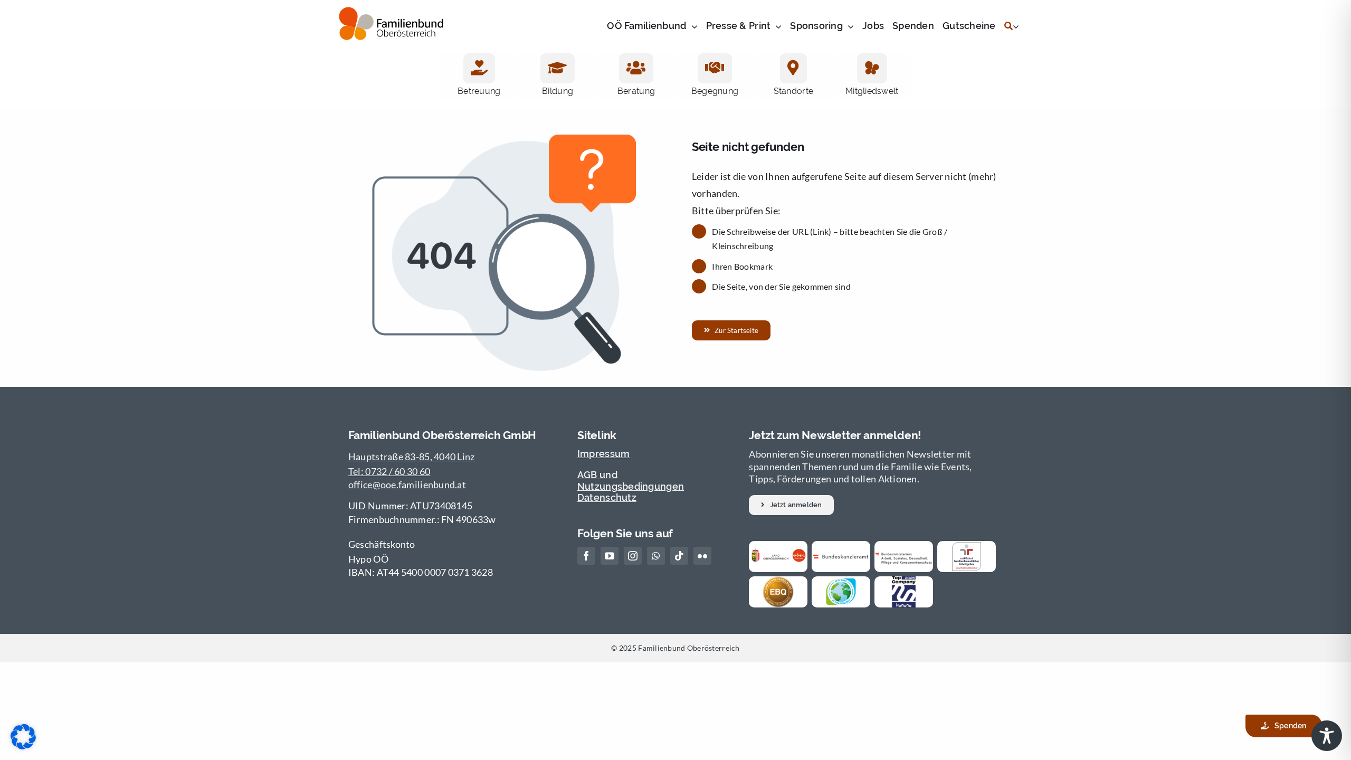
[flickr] (702, 556)
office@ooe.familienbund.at (407, 484)
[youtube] (610, 556)
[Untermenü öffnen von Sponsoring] (848, 26)
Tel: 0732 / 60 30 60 (389, 471)
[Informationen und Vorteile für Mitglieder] (872, 68)
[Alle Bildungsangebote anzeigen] (557, 68)
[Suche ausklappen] (1016, 26)
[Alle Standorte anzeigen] (793, 68)
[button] (791, 505)
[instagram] (633, 556)
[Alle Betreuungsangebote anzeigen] (479, 68)
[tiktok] (679, 556)
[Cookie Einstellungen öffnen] (23, 746)
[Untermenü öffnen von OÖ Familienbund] (692, 26)
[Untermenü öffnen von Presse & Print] (776, 26)
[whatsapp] (656, 556)
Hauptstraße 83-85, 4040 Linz (411, 456)
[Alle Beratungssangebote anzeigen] (636, 68)
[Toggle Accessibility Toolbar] (1326, 735)
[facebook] (586, 556)
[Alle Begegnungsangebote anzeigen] (714, 68)
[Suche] (1008, 26)
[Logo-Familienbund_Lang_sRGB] (391, 22)
